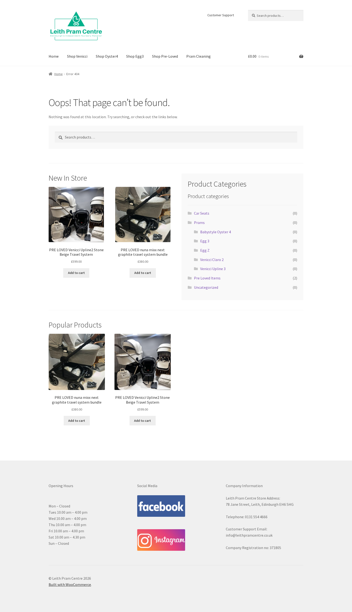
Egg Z (205, 250)
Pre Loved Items (207, 278)
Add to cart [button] (76, 273)
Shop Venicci (77, 56)
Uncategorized (206, 287)
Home (54, 56)
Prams (199, 222)
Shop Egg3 (135, 56)
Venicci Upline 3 (213, 268)
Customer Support (220, 15)
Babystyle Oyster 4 (215, 231)
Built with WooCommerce (70, 584)
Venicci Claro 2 (212, 259)
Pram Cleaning (198, 56)
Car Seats (201, 213)
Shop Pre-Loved (165, 56)
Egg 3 (204, 241)
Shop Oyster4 (107, 56)
